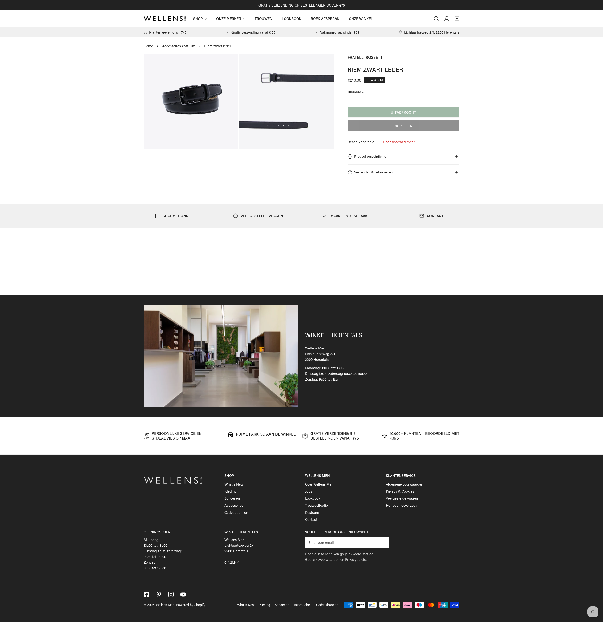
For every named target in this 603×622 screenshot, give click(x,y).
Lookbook (312, 498)
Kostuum (312, 512)
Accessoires (233, 505)
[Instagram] (171, 594)
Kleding (230, 491)
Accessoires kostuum (178, 46)
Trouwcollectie (316, 505)
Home (148, 46)
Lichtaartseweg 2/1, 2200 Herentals (431, 32)
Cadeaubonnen (236, 512)
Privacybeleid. (356, 559)
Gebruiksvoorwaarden (322, 559)
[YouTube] (183, 594)
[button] (457, 18)
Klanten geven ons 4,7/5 (167, 32)
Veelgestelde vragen (402, 498)
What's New (234, 484)
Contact (311, 519)
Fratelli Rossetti (366, 57)
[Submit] (382, 542)
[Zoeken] (436, 18)
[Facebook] (146, 594)
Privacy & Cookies (400, 491)
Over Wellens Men (319, 484)
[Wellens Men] (165, 18)
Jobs (308, 491)
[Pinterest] (159, 594)
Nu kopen (403, 126)
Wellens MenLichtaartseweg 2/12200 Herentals (320, 354)
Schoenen (232, 498)
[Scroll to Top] (594, 597)
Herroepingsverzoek (401, 505)
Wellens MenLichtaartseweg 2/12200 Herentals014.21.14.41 (239, 551)
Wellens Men (165, 604)
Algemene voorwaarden (404, 484)
